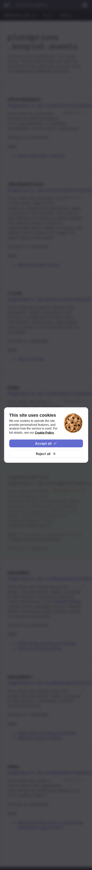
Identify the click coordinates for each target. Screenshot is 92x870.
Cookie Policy (44, 432)
